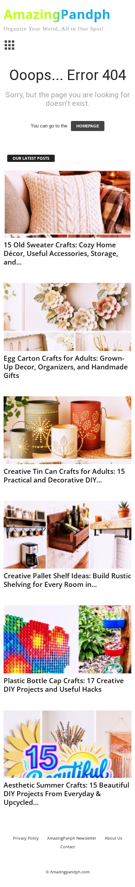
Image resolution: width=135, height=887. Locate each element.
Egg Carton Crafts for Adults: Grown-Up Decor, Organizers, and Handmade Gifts (66, 367)
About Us (113, 838)
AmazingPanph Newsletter (71, 838)
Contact (67, 846)
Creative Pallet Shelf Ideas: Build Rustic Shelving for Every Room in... (67, 580)
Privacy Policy (26, 838)
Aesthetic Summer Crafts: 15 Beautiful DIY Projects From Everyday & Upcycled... (66, 793)
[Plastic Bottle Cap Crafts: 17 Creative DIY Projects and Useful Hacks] (67, 639)
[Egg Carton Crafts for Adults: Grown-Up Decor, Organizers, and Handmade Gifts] (67, 317)
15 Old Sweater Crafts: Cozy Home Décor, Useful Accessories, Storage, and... (61, 253)
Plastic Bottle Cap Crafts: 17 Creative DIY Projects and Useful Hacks (64, 685)
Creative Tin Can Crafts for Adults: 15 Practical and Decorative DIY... (64, 476)
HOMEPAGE (87, 126)
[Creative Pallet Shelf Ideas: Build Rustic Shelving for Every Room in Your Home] (67, 535)
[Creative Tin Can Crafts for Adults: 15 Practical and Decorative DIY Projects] (67, 430)
